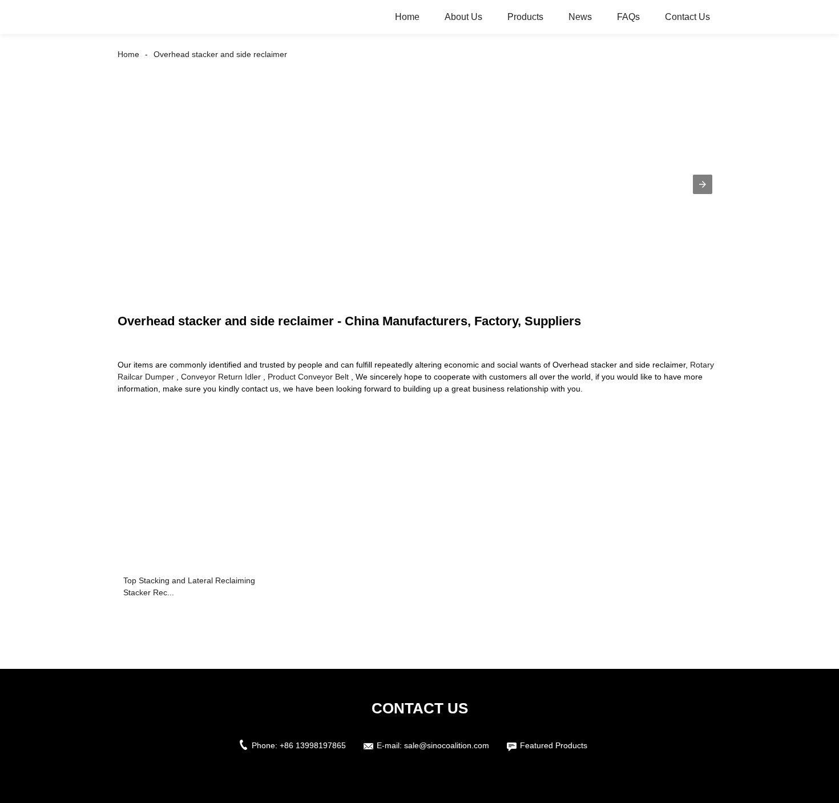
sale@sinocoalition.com (446, 745)
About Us (463, 17)
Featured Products (553, 745)
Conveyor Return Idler (221, 376)
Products (525, 17)
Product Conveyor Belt (308, 376)
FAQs (628, 17)
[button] (702, 184)
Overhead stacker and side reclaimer (220, 54)
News (580, 17)
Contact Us (687, 17)
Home (407, 17)
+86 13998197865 (313, 745)
